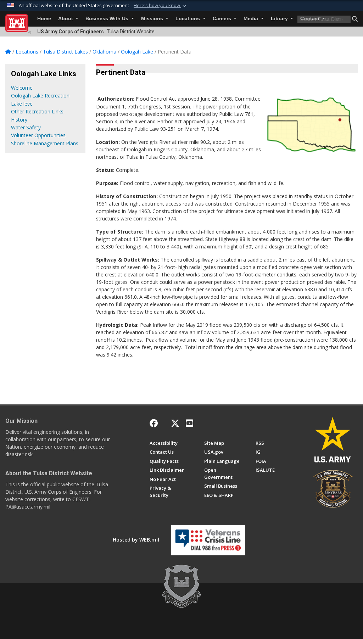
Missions (152, 18)
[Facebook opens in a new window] (154, 423)
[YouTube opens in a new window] (189, 423)
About (66, 18)
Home (44, 18)
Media (251, 18)
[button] (161, 5)
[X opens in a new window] (175, 423)
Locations (188, 18)
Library (280, 18)
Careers (223, 18)
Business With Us (107, 18)
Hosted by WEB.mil (136, 539)
